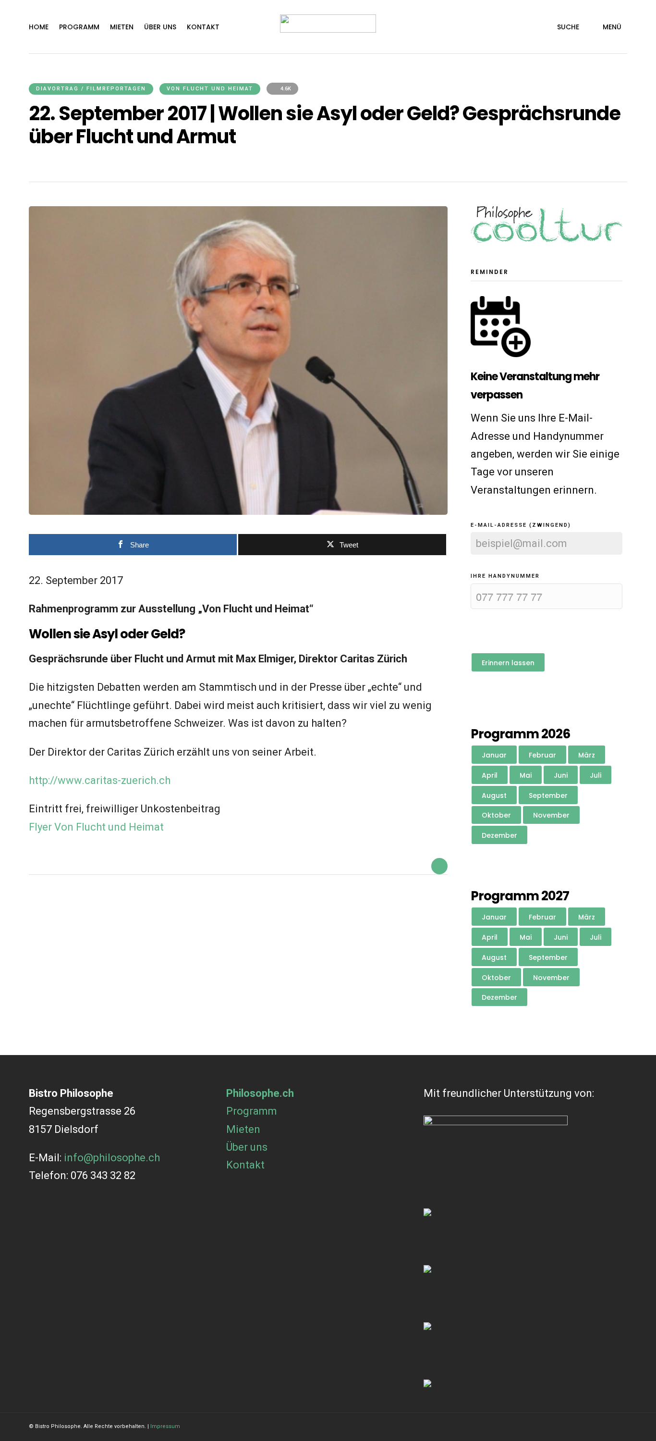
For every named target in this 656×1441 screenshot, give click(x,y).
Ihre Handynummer (505, 576)
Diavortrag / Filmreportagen (91, 89)
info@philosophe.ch (112, 1158)
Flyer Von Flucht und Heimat (96, 827)
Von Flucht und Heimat (210, 89)
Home (39, 27)
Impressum (165, 1426)
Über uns (160, 27)
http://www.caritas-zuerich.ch (99, 780)
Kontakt (203, 27)
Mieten (122, 27)
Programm (79, 27)
